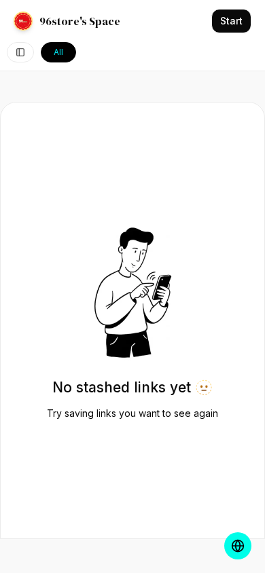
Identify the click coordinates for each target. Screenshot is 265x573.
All (58, 52)
